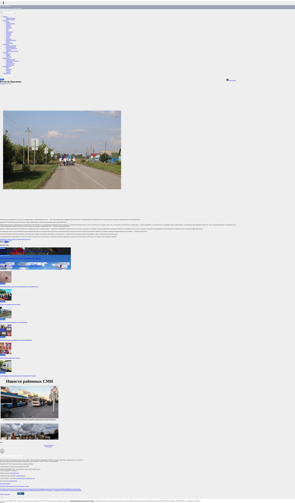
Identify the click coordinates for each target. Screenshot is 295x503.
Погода (8, 41)
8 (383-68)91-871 (20, 478)
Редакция (2, 83)
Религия (8, 36)
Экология (8, 49)
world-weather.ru (48, 446)
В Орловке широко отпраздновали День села (10, 358)
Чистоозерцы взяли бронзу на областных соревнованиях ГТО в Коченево (20, 258)
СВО (7, 29)
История (8, 25)
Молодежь (9, 38)
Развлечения (9, 43)
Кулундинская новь (5, 6)
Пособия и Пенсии (11, 40)
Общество (5, 20)
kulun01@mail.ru (20, 475)
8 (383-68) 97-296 (12, 481)
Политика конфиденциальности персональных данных (14, 486)
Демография (9, 62)
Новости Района (10, 19)
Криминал (9, 69)
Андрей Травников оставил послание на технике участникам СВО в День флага (18, 375)
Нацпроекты (6, 58)
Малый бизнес (10, 65)
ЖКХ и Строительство (12, 51)
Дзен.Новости (6, 73)
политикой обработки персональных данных (81, 501)
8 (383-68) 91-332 (30, 478)
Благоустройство (10, 23)
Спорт (7, 37)
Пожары (8, 70)
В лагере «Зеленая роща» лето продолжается (10, 304)
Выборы (8, 54)
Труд (7, 30)
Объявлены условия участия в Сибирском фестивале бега (15, 239)
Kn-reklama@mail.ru (5, 483)
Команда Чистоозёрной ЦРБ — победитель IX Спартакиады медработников (21, 266)
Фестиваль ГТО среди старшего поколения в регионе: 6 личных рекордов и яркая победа (25, 251)
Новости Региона (10, 18)
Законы (8, 55)
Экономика (6, 44)
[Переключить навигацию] (0, 11)
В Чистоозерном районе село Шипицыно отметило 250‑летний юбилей (16, 340)
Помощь (8, 26)
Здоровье (8, 34)
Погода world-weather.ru (48, 445)
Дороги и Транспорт (11, 48)
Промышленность (11, 47)
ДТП (7, 67)
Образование (9, 32)
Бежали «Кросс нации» (6, 240)
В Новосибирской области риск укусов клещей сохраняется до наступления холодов (19, 286)
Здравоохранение (10, 59)
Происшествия (7, 66)
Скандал (8, 72)
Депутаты (8, 56)
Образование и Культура (12, 61)
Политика (5, 52)
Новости (5, 16)
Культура (8, 33)
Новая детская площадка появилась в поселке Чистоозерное (14, 322)
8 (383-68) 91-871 (14, 473)
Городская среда (10, 63)
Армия (8, 22)
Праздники (9, 27)
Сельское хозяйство (11, 45)
